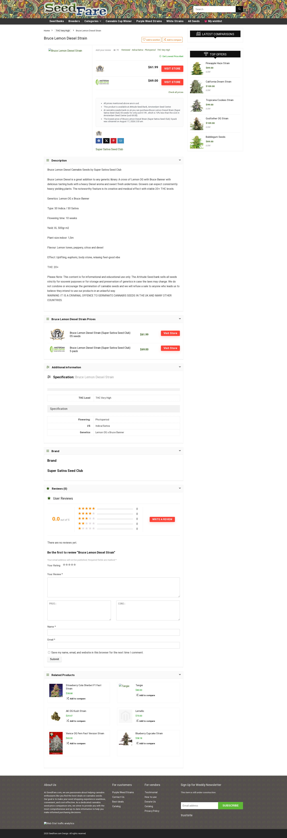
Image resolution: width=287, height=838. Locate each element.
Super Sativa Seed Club (109, 149)
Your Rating (53, 565)
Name (51, 626)
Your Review (55, 574)
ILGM (208, 72)
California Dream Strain (218, 81)
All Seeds (194, 21)
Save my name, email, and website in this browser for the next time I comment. (97, 652)
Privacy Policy (152, 811)
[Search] (239, 9)
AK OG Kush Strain (76, 711)
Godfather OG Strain (217, 118)
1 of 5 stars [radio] (64, 564)
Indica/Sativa (137, 50)
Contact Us (118, 797)
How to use (151, 797)
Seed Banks (56, 21)
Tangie (139, 685)
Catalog (116, 806)
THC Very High (63, 30)
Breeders (74, 21)
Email (51, 639)
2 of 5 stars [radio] (65, 564)
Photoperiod (150, 50)
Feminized (125, 50)
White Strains (175, 21)
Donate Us (150, 801)
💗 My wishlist (213, 21)
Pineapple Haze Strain (218, 63)
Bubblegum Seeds (215, 136)
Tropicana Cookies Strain (220, 100)
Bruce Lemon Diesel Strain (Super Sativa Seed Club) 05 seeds (100, 334)
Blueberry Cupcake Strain (149, 733)
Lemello (140, 711)
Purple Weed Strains (149, 21)
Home (47, 30)
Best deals (118, 801)
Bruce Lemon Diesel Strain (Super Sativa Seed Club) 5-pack (100, 349)
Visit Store (172, 68)
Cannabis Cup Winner (119, 21)
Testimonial (151, 792)
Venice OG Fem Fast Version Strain (85, 733)
